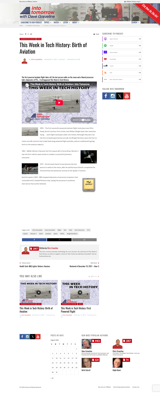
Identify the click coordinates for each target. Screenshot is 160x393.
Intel (70, 230)
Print (97, 34)
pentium (48, 234)
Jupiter (25, 234)
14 (72, 358)
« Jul (52, 378)
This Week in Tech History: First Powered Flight (76, 309)
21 (72, 363)
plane (55, 234)
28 (72, 367)
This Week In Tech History (28, 39)
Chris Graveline (37, 230)
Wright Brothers (72, 234)
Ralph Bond (117, 370)
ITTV (88, 230)
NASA (41, 234)
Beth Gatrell (86, 370)
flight (59, 230)
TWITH (62, 234)
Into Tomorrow (79, 230)
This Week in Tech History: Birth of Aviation (36, 309)
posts (35, 248)
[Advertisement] (59, 68)
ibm (65, 230)
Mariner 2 (33, 234)
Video (38, 39)
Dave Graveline (50, 230)
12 (64, 358)
